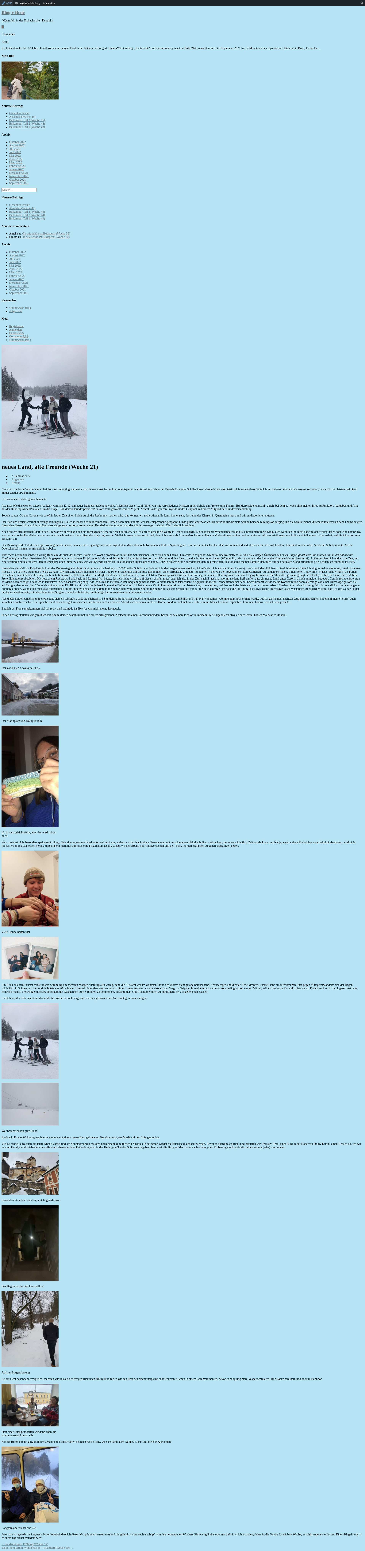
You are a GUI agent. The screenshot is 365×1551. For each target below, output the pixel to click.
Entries (16, 333)
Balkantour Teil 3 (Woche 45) (27, 120)
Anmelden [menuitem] (49, 3)
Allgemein (15, 311)
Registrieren (16, 326)
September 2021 (19, 183)
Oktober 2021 (17, 179)
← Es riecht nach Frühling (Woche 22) (25, 1544)
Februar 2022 (17, 165)
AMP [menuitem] (9, 3)
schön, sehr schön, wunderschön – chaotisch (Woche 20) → (37, 1547)
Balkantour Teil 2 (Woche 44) (27, 123)
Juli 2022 (14, 148)
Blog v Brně (13, 12)
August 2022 (17, 145)
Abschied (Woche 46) (22, 116)
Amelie (15, 482)
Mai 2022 (15, 155)
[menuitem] (362, 3)
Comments (18, 336)
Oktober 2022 (17, 142)
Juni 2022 (15, 152)
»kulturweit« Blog (20, 307)
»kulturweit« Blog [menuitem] (30, 3)
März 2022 (15, 162)
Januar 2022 (16, 169)
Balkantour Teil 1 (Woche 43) (27, 127)
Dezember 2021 (18, 172)
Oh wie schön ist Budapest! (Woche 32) (46, 233)
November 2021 (19, 176)
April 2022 (15, 159)
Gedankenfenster (19, 113)
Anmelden (15, 329)
